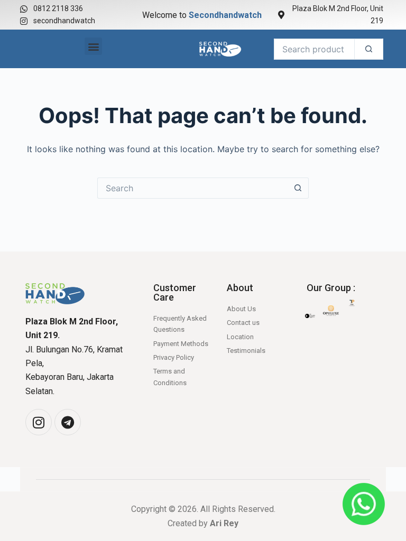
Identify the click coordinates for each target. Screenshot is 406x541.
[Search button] (298, 188)
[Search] (368, 49)
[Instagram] (38, 422)
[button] (93, 46)
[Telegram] (67, 422)
